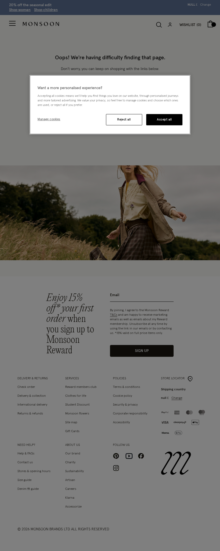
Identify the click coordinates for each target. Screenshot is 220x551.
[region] (110, 104)
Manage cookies (49, 119)
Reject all (124, 119)
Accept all (164, 119)
